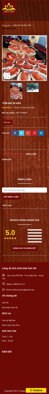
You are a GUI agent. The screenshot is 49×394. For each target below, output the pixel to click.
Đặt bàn (7, 122)
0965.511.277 (19, 284)
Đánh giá (6, 159)
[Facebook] (15, 133)
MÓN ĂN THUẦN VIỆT (22, 25)
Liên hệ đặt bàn (9, 320)
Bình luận (31, 154)
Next (44, 60)
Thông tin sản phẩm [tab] (12, 154)
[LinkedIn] (41, 133)
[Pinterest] (34, 133)
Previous (4, 60)
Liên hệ (5, 303)
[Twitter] (21, 133)
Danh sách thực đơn (11, 325)
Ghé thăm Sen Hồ (10, 307)
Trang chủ (6, 25)
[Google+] (28, 133)
